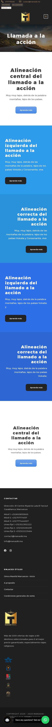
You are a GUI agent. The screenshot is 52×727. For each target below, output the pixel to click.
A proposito (9, 583)
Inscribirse (6, 5)
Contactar (8, 589)
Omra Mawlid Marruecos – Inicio (19, 576)
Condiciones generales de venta (19, 596)
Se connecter (17, 5)
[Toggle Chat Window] (7, 720)
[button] (45, 720)
